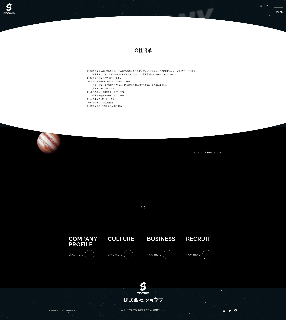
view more (76, 254)
